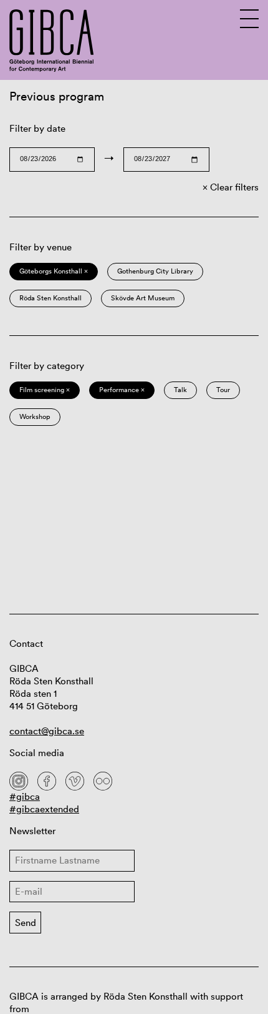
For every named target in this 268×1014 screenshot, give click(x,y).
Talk (180, 389)
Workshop (34, 416)
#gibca (24, 796)
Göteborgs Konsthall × (53, 271)
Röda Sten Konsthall (50, 297)
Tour (223, 389)
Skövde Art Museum (143, 297)
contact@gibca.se (46, 731)
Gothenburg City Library (155, 271)
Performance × (122, 389)
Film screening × (44, 389)
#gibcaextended (44, 809)
